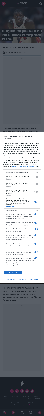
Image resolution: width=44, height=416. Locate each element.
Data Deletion (10, 279)
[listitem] (22, 173)
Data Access (22, 279)
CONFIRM (13, 272)
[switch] (36, 177)
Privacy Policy (33, 279)
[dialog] (22, 208)
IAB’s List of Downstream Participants (24, 166)
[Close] (40, 137)
